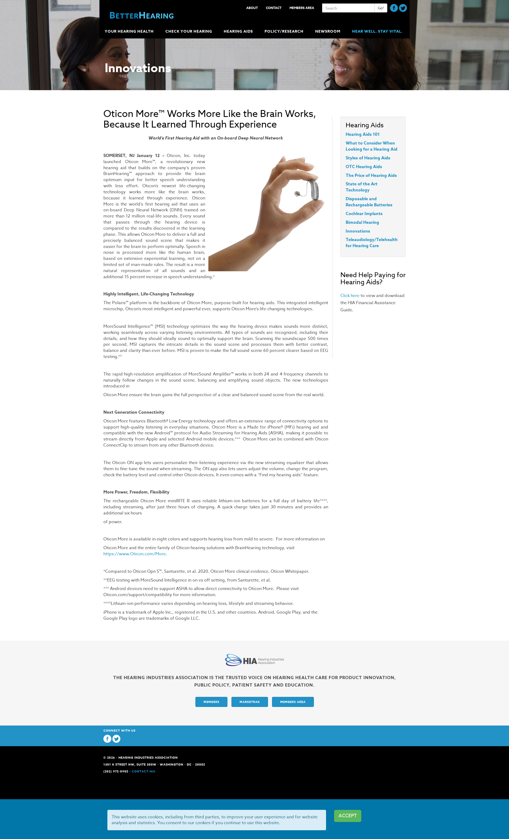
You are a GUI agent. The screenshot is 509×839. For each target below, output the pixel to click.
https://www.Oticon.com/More (134, 554)
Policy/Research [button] (284, 31)
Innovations (358, 231)
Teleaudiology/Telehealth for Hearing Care (372, 243)
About (252, 8)
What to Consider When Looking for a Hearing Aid (371, 146)
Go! (381, 7)
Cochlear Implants (364, 214)
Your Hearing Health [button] (129, 31)
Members (211, 702)
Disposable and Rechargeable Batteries (369, 202)
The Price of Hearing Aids (371, 175)
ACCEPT (348, 815)
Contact (274, 8)
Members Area (301, 8)
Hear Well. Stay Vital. (377, 31)
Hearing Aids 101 (363, 134)
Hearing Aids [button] (238, 31)
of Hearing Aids (374, 158)
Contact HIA (143, 771)
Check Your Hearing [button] (188, 31)
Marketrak (250, 702)
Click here (349, 295)
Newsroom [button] (327, 31)
